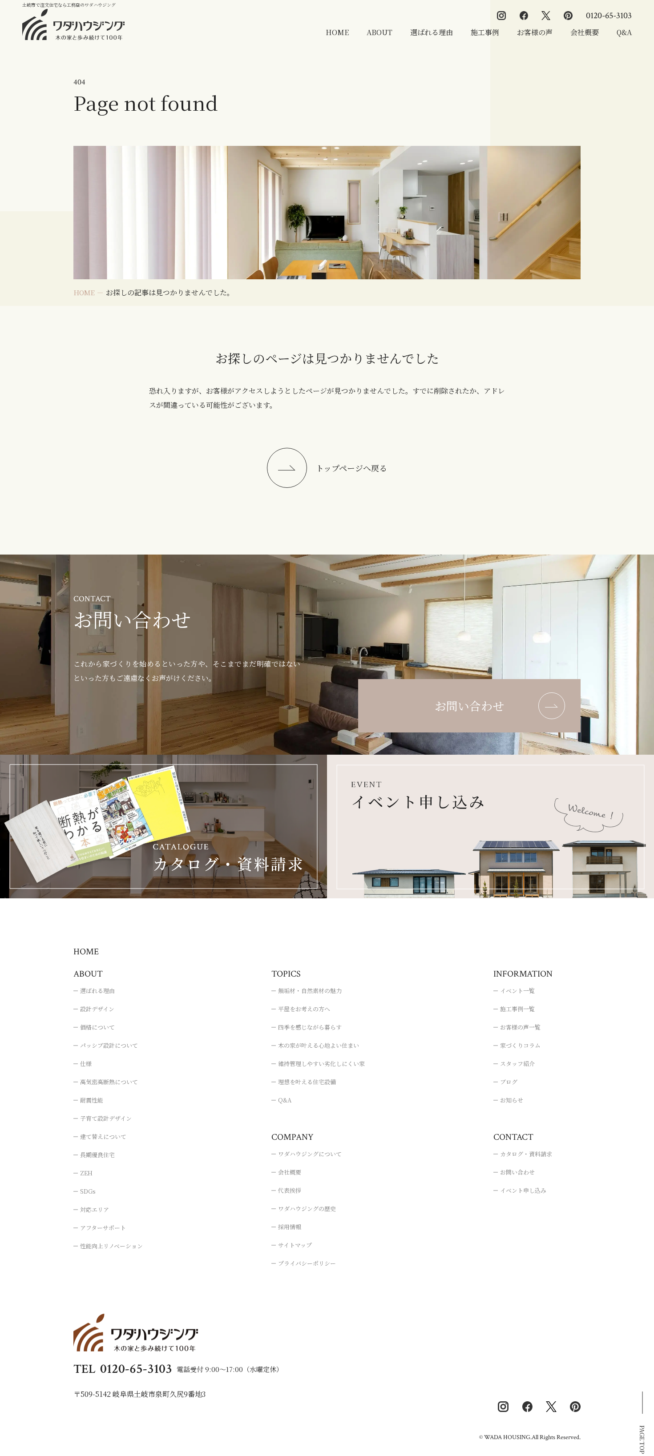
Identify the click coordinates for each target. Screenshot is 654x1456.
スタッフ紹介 (517, 1063)
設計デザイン (97, 1009)
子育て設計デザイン (106, 1118)
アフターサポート (103, 1227)
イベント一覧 (517, 990)
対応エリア (94, 1209)
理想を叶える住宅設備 (307, 1082)
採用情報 (289, 1227)
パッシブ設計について (109, 1045)
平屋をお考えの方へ (304, 1009)
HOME (337, 32)
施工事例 (485, 32)
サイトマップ (295, 1245)
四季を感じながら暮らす (310, 1027)
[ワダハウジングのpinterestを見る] (568, 15)
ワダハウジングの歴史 (307, 1208)
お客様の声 (535, 32)
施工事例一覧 (517, 1009)
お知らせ (511, 1100)
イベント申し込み (523, 1190)
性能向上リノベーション (111, 1246)
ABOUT (379, 32)
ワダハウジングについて (310, 1154)
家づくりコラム (520, 1045)
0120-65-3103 (609, 15)
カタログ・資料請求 (526, 1154)
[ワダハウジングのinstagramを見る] (501, 15)
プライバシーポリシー (307, 1263)
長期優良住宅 (97, 1154)
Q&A (624, 32)
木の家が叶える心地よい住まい (318, 1045)
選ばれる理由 (431, 32)
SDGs (88, 1191)
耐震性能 (91, 1100)
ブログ (508, 1082)
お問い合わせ (517, 1172)
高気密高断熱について (109, 1082)
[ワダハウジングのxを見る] (545, 15)
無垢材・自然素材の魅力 (310, 990)
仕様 (86, 1063)
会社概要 (584, 32)
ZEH (86, 1173)
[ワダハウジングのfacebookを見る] (523, 15)
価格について (97, 1027)
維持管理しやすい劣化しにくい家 (321, 1063)
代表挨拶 (289, 1190)
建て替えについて (103, 1136)
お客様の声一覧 (520, 1027)
